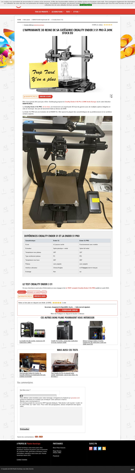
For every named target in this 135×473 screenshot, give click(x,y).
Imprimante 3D (22, 292)
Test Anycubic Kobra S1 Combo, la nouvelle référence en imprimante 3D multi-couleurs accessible (33, 374)
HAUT (132, 469)
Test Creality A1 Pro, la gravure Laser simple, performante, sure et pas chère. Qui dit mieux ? (64, 374)
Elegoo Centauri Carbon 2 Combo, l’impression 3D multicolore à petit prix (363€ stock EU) (94, 342)
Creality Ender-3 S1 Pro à (80, 102)
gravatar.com (75, 398)
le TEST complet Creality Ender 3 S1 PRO (81, 288)
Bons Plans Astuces (59, 447)
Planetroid (56, 456)
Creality (44, 292)
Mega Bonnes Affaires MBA (57, 451)
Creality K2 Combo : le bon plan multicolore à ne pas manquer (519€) (64, 341)
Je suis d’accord (85, 5)
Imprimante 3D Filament (34, 292)
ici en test (46, 107)
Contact (19, 459)
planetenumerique (39, 25)
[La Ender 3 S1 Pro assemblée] (67, 172)
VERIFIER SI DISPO (45, 96)
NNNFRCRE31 (31, 97)
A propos (24, 459)
